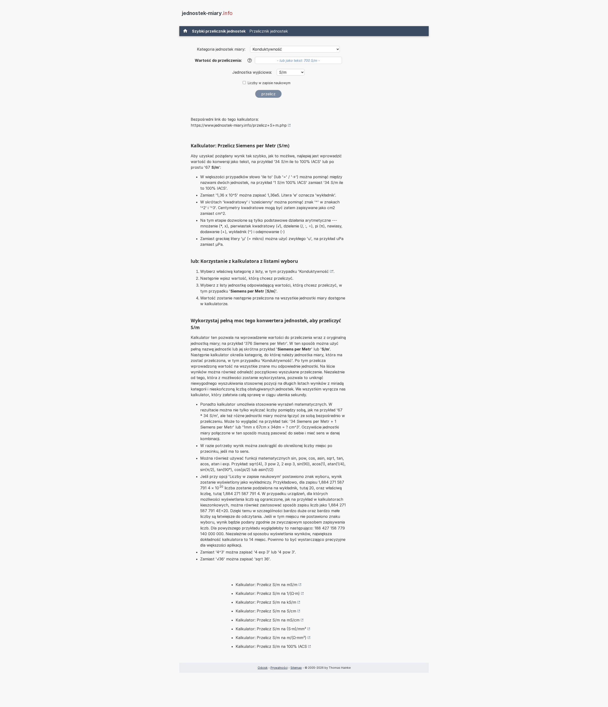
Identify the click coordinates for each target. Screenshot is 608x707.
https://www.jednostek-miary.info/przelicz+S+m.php (239, 125)
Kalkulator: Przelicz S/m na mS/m (266, 584)
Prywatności (279, 667)
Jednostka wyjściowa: (252, 72)
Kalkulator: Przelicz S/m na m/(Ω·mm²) (271, 637)
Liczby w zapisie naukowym (269, 83)
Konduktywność (314, 271)
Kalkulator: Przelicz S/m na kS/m (266, 602)
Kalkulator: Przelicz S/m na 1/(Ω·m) (268, 593)
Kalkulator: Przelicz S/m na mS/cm (267, 620)
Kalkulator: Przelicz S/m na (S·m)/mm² (271, 628)
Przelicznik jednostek (268, 31)
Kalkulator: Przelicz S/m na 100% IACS (271, 646)
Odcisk (263, 667)
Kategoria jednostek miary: (221, 49)
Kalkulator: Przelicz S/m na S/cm (266, 611)
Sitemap (296, 667)
